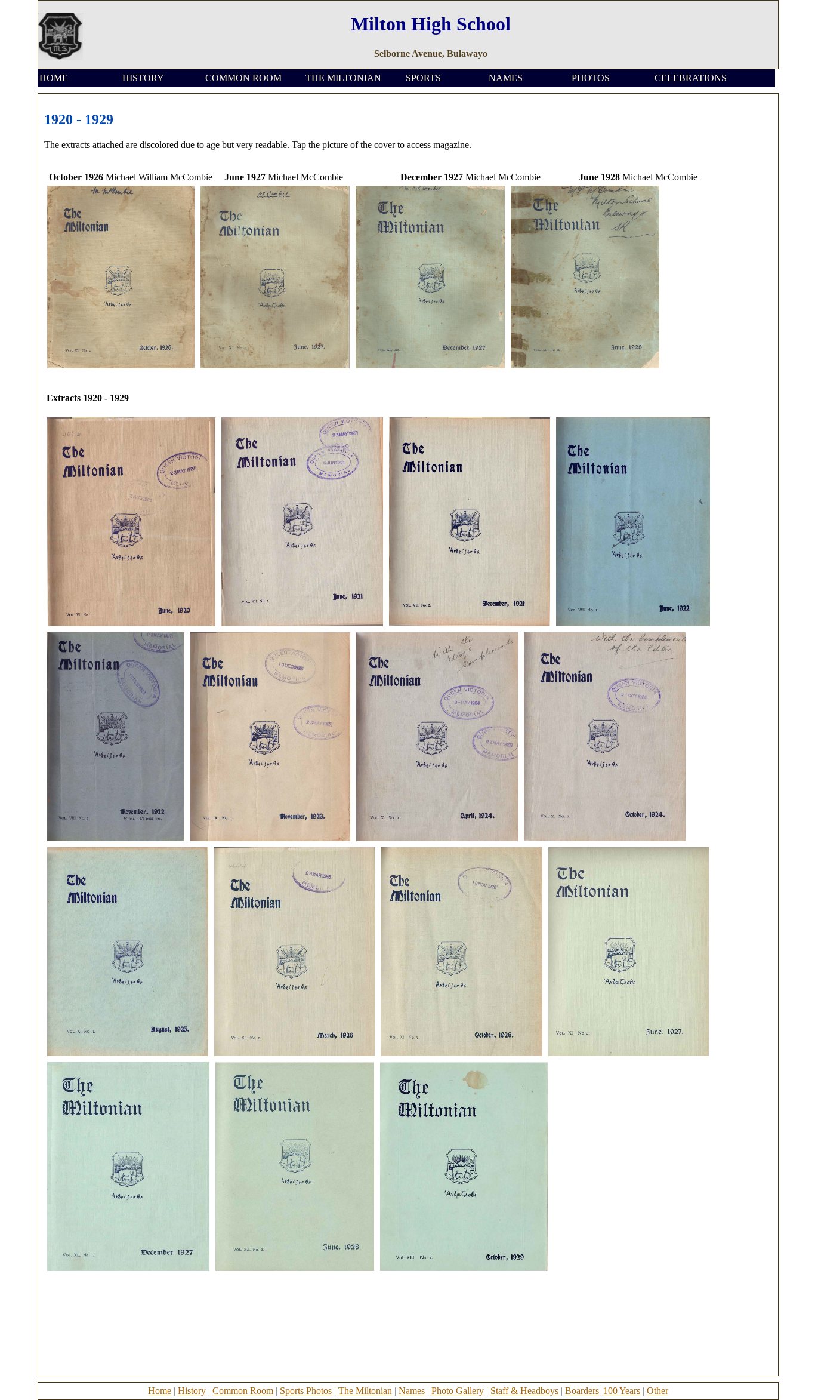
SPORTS (423, 78)
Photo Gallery (457, 1391)
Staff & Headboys (524, 1391)
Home (159, 1391)
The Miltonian (365, 1391)
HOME (53, 78)
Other (657, 1391)
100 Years (621, 1391)
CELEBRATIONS (691, 78)
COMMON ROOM (243, 78)
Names (412, 1391)
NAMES (506, 78)
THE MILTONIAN (343, 78)
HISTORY (143, 78)
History (192, 1391)
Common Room (242, 1391)
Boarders (582, 1391)
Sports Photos (306, 1391)
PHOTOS (591, 78)
